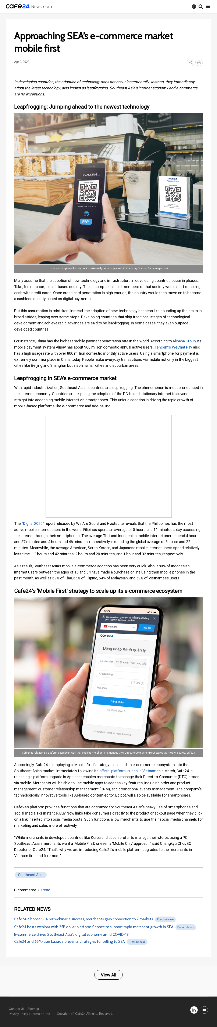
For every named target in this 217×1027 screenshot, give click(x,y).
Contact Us (17, 1009)
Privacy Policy (18, 1014)
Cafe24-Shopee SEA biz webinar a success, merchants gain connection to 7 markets (83, 919)
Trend (45, 890)
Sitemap (33, 1009)
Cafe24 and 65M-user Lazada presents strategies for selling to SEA (69, 941)
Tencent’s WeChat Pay (173, 347)
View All (108, 974)
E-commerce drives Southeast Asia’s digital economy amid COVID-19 (71, 934)
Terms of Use (40, 1014)
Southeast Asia (30, 875)
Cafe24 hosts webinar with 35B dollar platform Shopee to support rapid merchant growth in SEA (93, 927)
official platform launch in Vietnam (127, 771)
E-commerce (25, 890)
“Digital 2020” (32, 523)
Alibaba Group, (184, 341)
